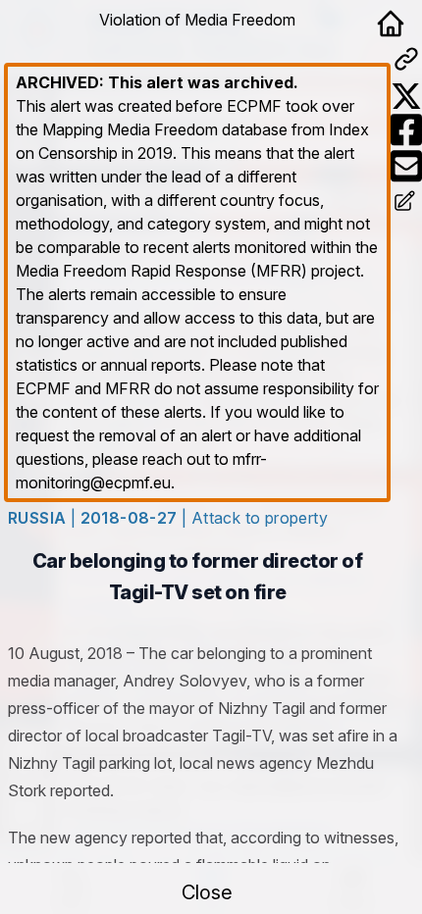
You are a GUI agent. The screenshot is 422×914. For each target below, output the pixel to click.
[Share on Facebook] (406, 130)
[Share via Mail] (406, 166)
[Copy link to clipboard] (406, 59)
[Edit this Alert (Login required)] (406, 203)
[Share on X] (406, 96)
